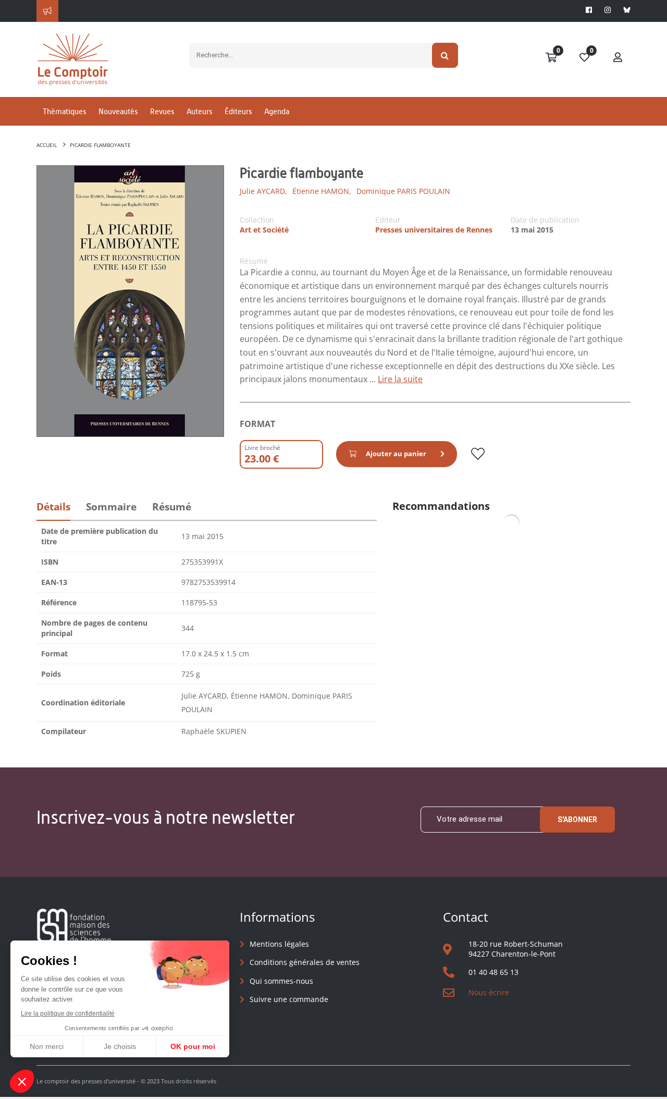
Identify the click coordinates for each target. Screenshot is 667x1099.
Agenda (276, 111)
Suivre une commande (289, 999)
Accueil (46, 145)
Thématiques (64, 111)
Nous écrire (488, 992)
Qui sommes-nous (281, 981)
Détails (53, 507)
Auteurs (199, 111)
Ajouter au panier (396, 453)
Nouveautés (118, 111)
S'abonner (577, 819)
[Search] (445, 55)
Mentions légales (279, 944)
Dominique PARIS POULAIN (403, 191)
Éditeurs (238, 111)
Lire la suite (400, 379)
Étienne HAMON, (321, 191)
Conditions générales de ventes (305, 962)
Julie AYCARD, (263, 191)
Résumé (171, 507)
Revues (162, 111)
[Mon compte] (618, 57)
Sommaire (111, 507)
